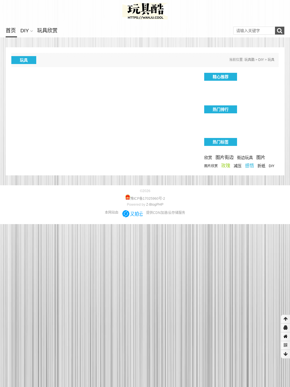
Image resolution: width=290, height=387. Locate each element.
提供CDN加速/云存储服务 (165, 213)
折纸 (261, 165)
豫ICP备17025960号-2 (147, 199)
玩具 (271, 60)
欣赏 (208, 157)
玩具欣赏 (47, 30)
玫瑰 (225, 165)
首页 (11, 30)
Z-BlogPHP (154, 205)
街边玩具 (245, 157)
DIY (24, 30)
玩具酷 (249, 60)
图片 (260, 157)
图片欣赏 (211, 166)
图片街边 (225, 157)
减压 (238, 165)
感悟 (249, 165)
